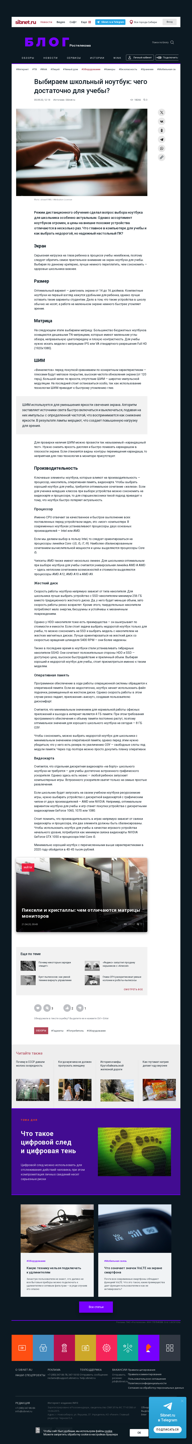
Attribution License (62, 199)
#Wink (44, 69)
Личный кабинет (142, 57)
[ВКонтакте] (161, 121)
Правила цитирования (141, 1369)
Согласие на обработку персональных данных (156, 1387)
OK (139, 1432)
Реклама (54, 1369)
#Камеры (110, 69)
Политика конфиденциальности (147, 1383)
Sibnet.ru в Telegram (112, 22)
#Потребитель (75, 1030)
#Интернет (22, 69)
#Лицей (55, 69)
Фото (36, 199)
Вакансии (119, 1369)
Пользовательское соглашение (147, 1378)
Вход (169, 21)
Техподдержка (91, 1369)
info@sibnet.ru (23, 1411)
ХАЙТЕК (28, 867)
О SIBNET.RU (23, 1369)
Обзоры (28, 57)
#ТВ (34, 69)
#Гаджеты (57, 1030)
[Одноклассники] (161, 130)
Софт (73, 22)
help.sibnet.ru (88, 1378)
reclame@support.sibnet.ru (63, 1378)
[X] (161, 112)
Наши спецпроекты (30, 1375)
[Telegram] (161, 139)
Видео (61, 22)
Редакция (22, 1403)
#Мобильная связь (168, 69)
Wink (117, 57)
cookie (108, 1431)
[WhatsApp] (161, 148)
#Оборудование (91, 69)
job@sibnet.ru (120, 1381)
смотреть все (133, 989)
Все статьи (96, 1307)
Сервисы (74, 57)
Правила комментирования (144, 1374)
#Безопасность (128, 69)
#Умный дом (71, 69)
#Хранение (147, 69)
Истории (97, 57)
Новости (46, 22)
